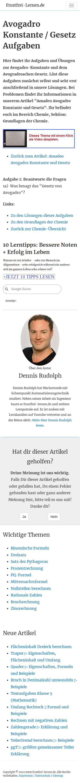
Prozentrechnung (27, 568)
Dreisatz (18, 555)
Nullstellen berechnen (31, 588)
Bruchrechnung (25, 602)
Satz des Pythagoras (29, 561)
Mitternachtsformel (29, 581)
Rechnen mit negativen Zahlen (39, 720)
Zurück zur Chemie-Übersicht (38, 229)
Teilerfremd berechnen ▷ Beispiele (42, 740)
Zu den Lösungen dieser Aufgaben (42, 215)
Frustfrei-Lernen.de (25, 5)
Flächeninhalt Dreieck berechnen (41, 646)
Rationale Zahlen (26, 595)
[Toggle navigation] (71, 5)
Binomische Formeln (30, 548)
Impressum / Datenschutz (34, 775)
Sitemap (58, 775)
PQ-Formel (21, 575)
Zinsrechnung (24, 608)
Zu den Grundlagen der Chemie (39, 222)
